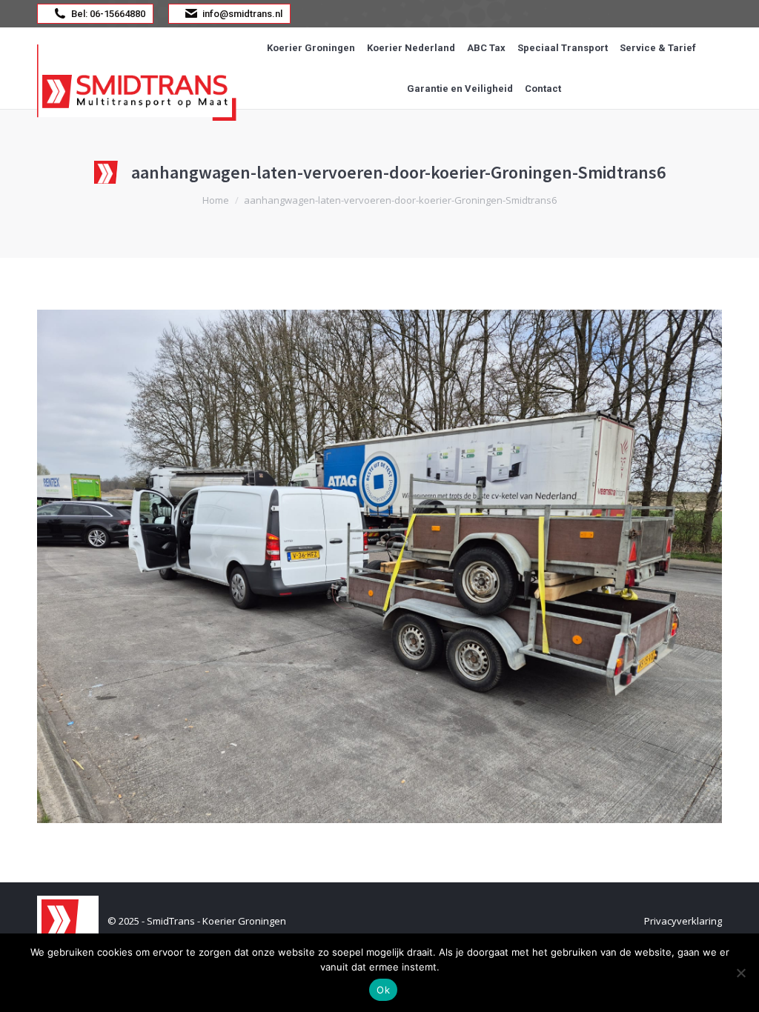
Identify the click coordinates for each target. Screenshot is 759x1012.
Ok (383, 990)
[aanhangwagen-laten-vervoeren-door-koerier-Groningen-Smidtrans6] (379, 566)
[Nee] (740, 972)
